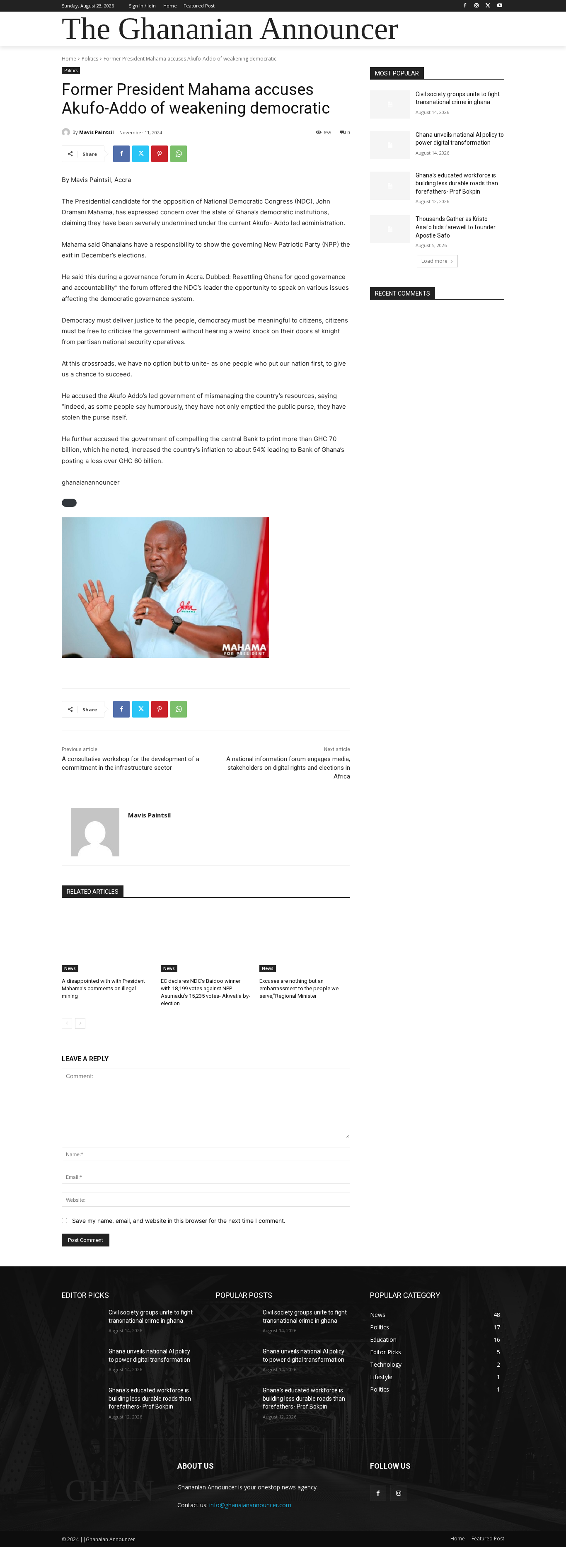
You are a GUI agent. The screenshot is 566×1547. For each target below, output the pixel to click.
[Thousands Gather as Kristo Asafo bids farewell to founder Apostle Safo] (390, 229)
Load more (434, 260)
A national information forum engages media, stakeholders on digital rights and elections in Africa (288, 767)
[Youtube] (499, 6)
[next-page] (80, 1023)
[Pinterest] (159, 153)
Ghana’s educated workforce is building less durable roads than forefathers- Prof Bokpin (457, 183)
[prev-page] (67, 1023)
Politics (90, 58)
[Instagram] (476, 6)
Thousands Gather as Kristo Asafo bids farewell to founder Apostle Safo (456, 227)
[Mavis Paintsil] (67, 132)
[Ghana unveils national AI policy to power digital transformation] (390, 145)
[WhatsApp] (178, 153)
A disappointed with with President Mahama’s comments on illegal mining (103, 988)
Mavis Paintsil (96, 132)
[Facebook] (465, 6)
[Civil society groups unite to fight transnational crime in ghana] (390, 104)
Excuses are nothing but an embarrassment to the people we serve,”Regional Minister (299, 988)
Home (69, 58)
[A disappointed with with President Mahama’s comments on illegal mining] (107, 940)
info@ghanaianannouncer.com (250, 1505)
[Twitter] (488, 6)
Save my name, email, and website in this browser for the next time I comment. (178, 1220)
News (70, 968)
